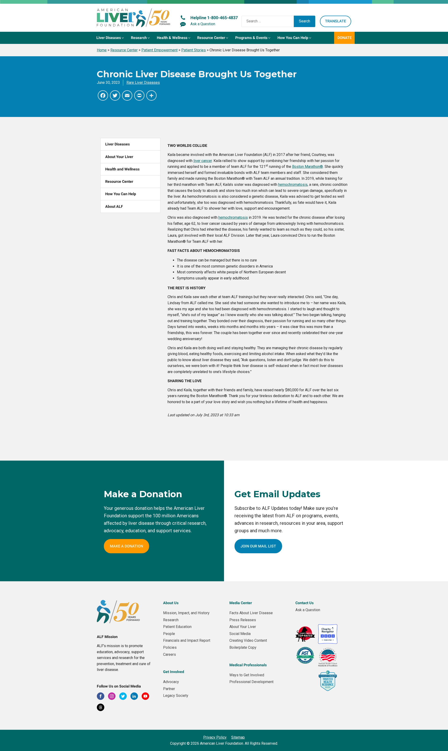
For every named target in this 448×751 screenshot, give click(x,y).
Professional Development (251, 682)
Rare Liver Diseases (143, 82)
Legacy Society (175, 695)
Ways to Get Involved (246, 675)
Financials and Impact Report (186, 640)
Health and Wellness (122, 169)
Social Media (240, 633)
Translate (335, 21)
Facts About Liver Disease (251, 613)
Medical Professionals (248, 665)
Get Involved (173, 672)
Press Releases (242, 620)
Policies (170, 647)
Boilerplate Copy (242, 647)
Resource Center (119, 181)
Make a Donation (126, 546)
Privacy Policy (215, 737)
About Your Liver (119, 157)
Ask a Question (307, 610)
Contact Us (304, 603)
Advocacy (171, 682)
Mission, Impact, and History (186, 613)
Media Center (240, 603)
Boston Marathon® (307, 166)
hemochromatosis (293, 184)
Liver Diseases (117, 144)
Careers (169, 654)
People (169, 633)
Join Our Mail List (258, 546)
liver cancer (202, 161)
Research (170, 620)
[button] (110, 38)
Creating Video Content (248, 640)
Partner (169, 689)
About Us (170, 603)
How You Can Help (120, 194)
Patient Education (177, 626)
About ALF (114, 206)
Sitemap (238, 737)
